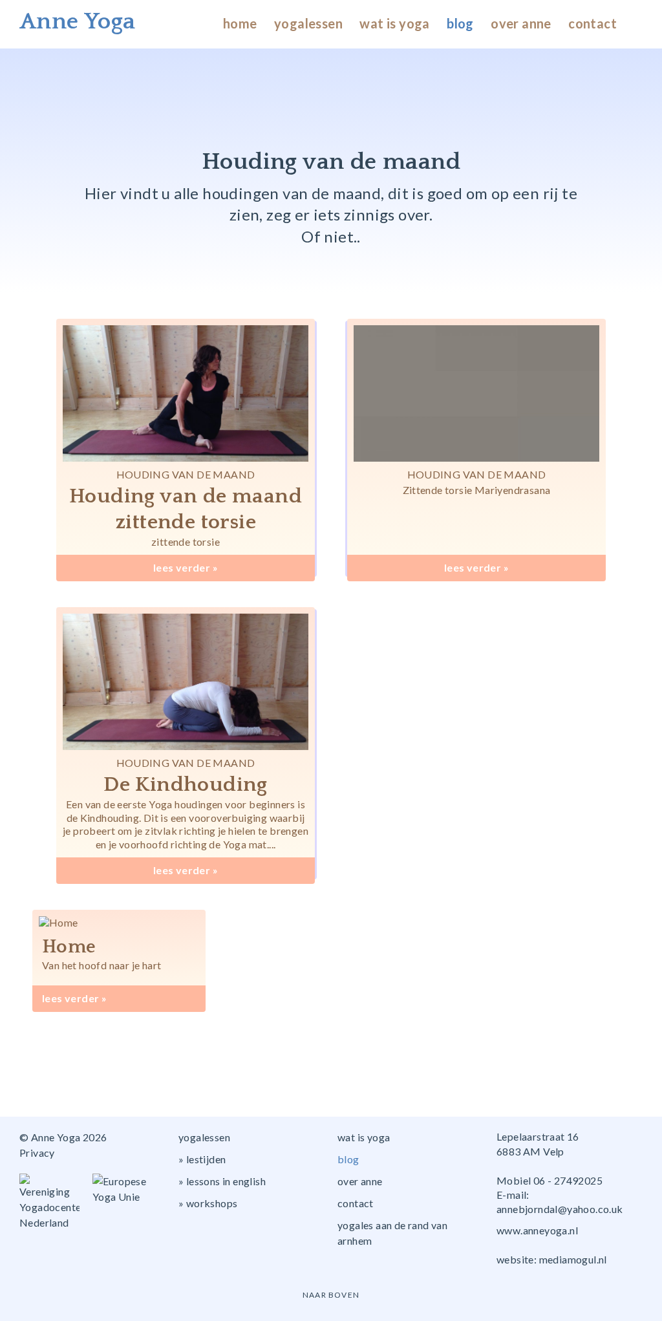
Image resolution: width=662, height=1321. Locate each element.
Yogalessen (308, 23)
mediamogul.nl (573, 1259)
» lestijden (202, 1159)
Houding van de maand (185, 474)
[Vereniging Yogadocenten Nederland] (55, 1202)
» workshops (207, 1203)
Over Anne (521, 23)
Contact (592, 23)
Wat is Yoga (394, 23)
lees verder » (185, 567)
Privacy (37, 1152)
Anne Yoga (77, 21)
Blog (460, 23)
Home (240, 23)
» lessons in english (222, 1181)
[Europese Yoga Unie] (129, 1189)
